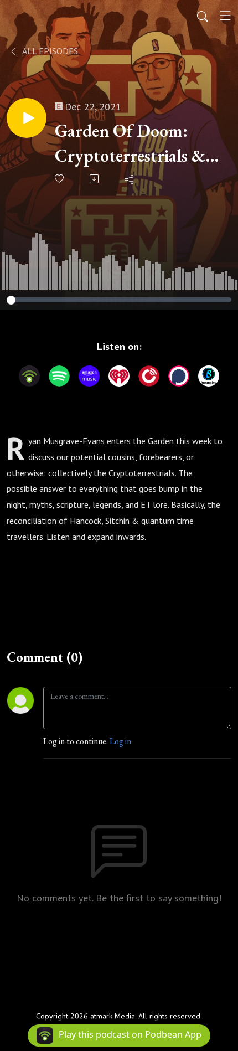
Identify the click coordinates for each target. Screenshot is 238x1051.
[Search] (203, 15)
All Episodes (49, 50)
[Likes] (60, 178)
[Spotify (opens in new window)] (59, 376)
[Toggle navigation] (225, 15)
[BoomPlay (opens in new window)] (208, 376)
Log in (120, 741)
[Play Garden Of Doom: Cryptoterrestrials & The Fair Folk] (26, 118)
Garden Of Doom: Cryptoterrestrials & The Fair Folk (130, 143)
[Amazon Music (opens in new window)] (89, 376)
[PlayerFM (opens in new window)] (148, 376)
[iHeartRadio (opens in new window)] (119, 376)
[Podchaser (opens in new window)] (178, 376)
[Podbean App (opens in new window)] (29, 376)
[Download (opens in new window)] (95, 178)
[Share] (129, 179)
